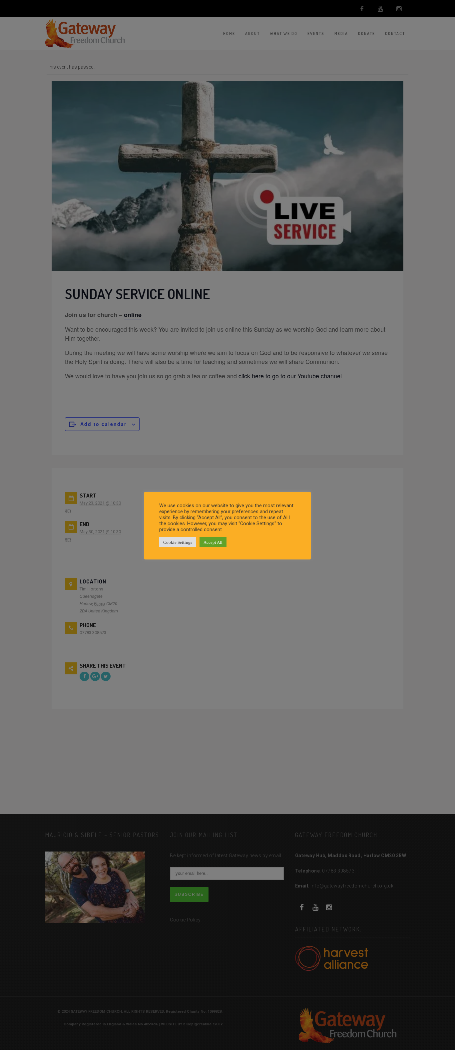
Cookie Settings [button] (177, 542)
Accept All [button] (213, 542)
